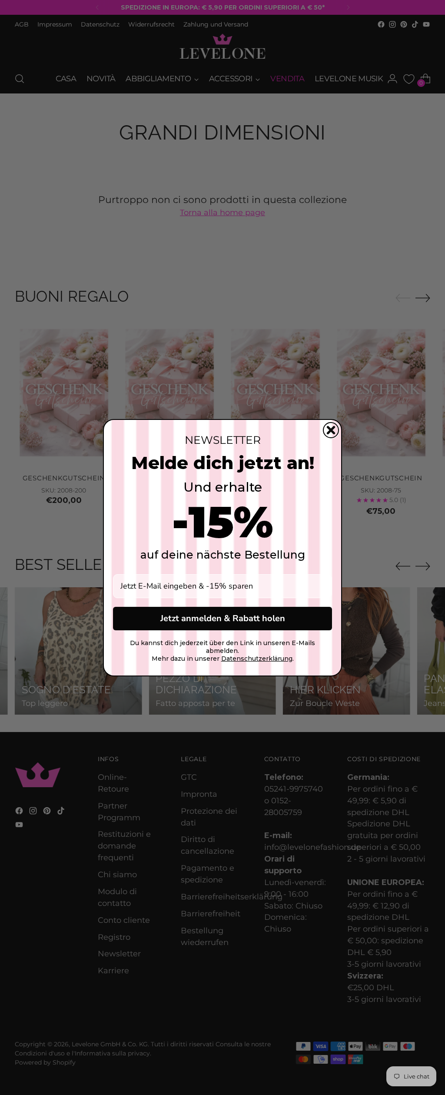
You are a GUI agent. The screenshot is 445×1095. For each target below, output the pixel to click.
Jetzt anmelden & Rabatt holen (222, 618)
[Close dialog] (331, 430)
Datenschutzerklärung (256, 658)
